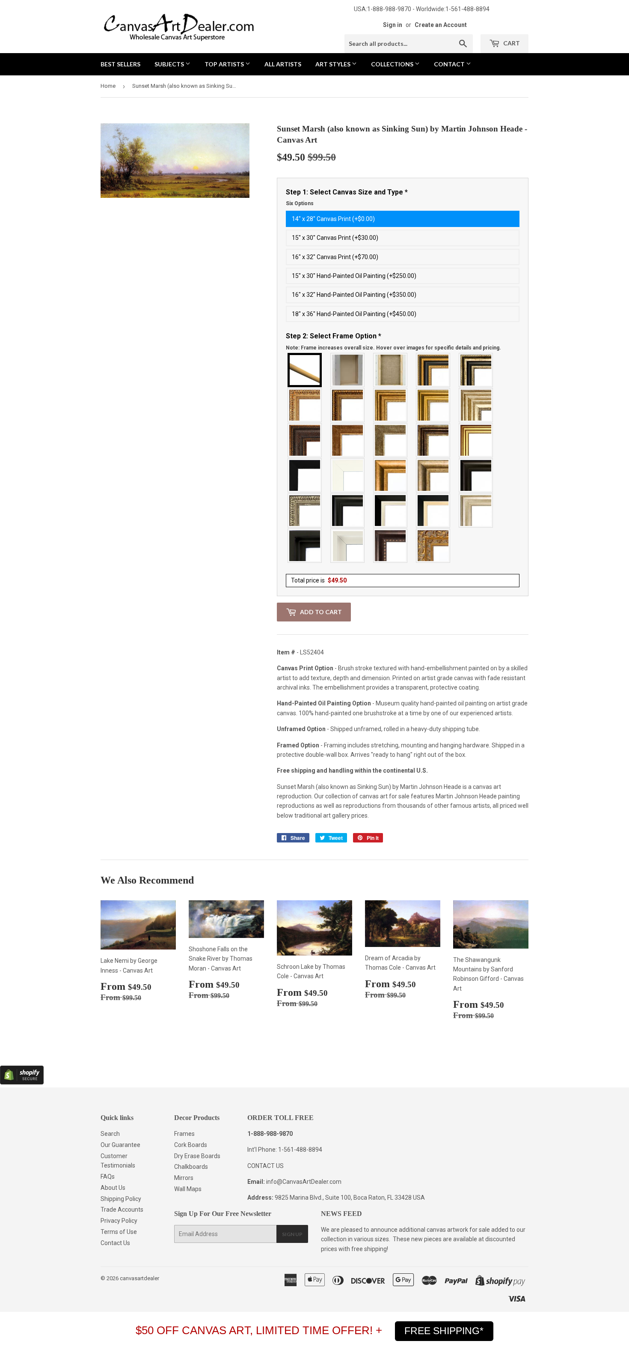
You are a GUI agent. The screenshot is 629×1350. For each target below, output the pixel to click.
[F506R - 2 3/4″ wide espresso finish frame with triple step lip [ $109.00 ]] (476, 475)
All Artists (282, 64)
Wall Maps (188, 1189)
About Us (113, 1187)
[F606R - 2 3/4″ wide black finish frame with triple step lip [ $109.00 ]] (348, 510)
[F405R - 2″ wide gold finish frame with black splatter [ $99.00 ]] (476, 440)
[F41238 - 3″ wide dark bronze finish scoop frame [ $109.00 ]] (390, 545)
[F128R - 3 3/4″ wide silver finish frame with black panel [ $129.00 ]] (476, 370)
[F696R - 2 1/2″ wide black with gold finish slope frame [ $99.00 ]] (433, 510)
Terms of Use (119, 1231)
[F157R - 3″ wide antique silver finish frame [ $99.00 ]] (476, 405)
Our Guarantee (120, 1144)
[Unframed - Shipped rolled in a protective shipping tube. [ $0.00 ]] (305, 370)
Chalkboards (191, 1166)
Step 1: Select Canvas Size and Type (347, 197)
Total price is (319, 580)
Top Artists (225, 64)
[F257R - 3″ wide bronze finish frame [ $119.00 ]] (390, 405)
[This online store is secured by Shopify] (22, 1082)
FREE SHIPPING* (444, 1330)
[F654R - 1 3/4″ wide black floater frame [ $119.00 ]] (305, 545)
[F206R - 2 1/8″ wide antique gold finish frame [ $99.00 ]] (348, 440)
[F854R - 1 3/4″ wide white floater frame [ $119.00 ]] (348, 545)
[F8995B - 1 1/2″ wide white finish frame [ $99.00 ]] (348, 475)
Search (110, 1133)
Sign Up (292, 1234)
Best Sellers (120, 64)
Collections (393, 64)
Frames (184, 1133)
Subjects (169, 64)
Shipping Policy (121, 1198)
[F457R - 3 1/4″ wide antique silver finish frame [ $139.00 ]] (433, 475)
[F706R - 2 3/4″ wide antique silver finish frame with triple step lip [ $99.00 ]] (476, 510)
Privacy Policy (119, 1220)
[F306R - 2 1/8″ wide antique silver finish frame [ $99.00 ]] (390, 440)
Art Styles (333, 64)
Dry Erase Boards (197, 1156)
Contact (450, 64)
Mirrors (183, 1177)
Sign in (392, 24)
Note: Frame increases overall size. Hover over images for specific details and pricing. (393, 348)
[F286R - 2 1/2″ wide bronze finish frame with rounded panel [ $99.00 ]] (433, 440)
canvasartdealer (139, 1278)
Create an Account (441, 24)
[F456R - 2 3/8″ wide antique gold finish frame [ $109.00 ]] (305, 405)
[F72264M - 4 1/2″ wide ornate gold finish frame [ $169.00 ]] (433, 545)
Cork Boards (190, 1144)
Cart (511, 43)
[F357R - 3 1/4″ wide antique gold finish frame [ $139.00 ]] (390, 475)
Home (108, 86)
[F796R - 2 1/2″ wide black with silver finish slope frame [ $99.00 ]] (390, 510)
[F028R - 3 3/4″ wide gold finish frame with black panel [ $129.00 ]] (433, 370)
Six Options (300, 203)
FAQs (108, 1176)
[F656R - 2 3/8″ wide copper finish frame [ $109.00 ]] (348, 405)
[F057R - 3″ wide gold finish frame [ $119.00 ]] (433, 405)
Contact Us (115, 1242)
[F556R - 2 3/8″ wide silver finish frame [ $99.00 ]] (305, 510)
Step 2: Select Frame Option (393, 341)
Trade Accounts (122, 1209)
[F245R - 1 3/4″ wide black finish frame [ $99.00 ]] (305, 475)
